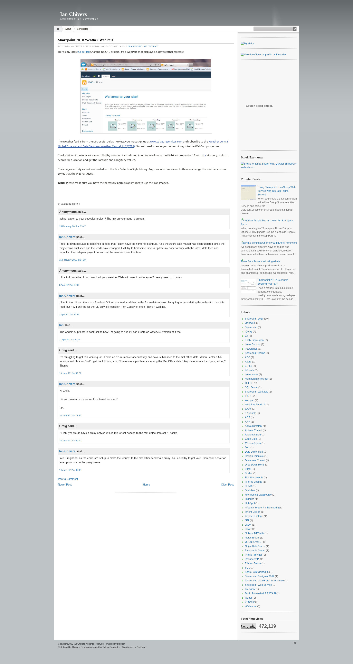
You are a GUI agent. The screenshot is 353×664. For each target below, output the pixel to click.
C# (246, 335)
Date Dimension (254, 451)
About (68, 29)
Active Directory (253, 426)
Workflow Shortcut (255, 404)
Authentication (253, 434)
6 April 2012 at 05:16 (69, 285)
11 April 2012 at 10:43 (69, 339)
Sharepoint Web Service (258, 584)
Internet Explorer (254, 516)
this (204, 155)
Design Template (254, 456)
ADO (247, 357)
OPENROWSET (254, 542)
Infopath (249, 370)
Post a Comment (68, 478)
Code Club (251, 438)
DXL (247, 447)
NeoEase (141, 647)
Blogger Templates (81, 647)
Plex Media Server (255, 550)
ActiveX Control (253, 430)
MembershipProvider (256, 378)
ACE (247, 417)
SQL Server (251, 387)
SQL (247, 567)
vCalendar (251, 606)
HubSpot (250, 503)
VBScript (250, 602)
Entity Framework (254, 340)
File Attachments (254, 477)
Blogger (121, 644)
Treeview (250, 589)
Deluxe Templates (111, 647)
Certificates (82, 29)
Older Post (227, 484)
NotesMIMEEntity (254, 533)
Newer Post (65, 484)
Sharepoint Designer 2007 (259, 576)
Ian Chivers (73, 14)
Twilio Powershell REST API (260, 593)
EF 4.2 (248, 366)
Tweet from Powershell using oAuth (260, 261)
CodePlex (84, 52)
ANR (247, 421)
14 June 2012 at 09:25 (70, 415)
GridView (250, 490)
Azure (248, 361)
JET (247, 520)
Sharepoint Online (255, 353)
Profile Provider (253, 554)
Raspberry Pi (252, 559)
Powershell (251, 348)
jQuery (248, 331)
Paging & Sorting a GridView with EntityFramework (269, 242)
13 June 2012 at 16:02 (70, 373)
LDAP (248, 529)
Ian (61, 325)
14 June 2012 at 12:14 (70, 470)
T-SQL (248, 396)
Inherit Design (252, 511)
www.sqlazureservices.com (166, 141)
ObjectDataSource (255, 546)
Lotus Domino (252, 344)
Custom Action (253, 443)
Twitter (248, 597)
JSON (248, 524)
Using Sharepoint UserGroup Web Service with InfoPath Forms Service (277, 191)
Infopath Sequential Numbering (262, 507)
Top (294, 643)
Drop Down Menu (255, 464)
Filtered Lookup (253, 481)
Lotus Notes (251, 374)
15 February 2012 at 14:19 (72, 260)
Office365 (250, 323)
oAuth (248, 408)
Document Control (255, 460)
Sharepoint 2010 (137, 46)
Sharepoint (251, 327)
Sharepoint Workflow (256, 391)
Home (58, 29)
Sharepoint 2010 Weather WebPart (85, 40)
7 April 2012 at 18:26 (69, 314)
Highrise (249, 499)
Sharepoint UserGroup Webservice (264, 580)
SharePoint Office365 (257, 572)
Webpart (154, 46)
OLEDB (249, 383)
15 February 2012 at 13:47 (72, 226)
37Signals (250, 413)
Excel (248, 469)
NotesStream (252, 537)
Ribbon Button (253, 563)
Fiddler (249, 473)
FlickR (248, 486)
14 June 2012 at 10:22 (70, 440)
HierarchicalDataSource (258, 494)
